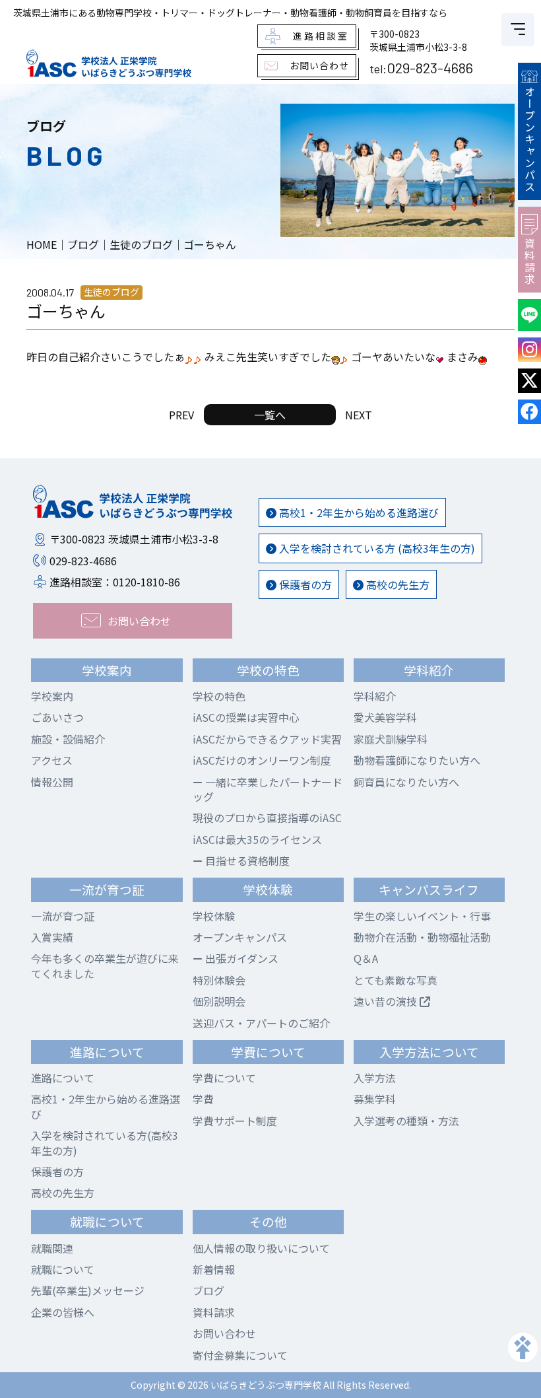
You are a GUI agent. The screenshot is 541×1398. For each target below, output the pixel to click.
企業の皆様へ (62, 1312)
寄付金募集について (240, 1355)
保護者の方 (304, 584)
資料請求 (530, 261)
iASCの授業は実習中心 (246, 717)
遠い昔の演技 (387, 1001)
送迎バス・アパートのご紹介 (261, 1023)
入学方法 (375, 1078)
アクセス (52, 760)
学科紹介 (375, 696)
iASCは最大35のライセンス (257, 839)
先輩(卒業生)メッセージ (87, 1290)
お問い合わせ (224, 1333)
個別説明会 (219, 1001)
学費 (203, 1099)
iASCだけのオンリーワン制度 (262, 760)
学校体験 (214, 916)
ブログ (208, 1290)
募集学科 (375, 1099)
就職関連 (52, 1248)
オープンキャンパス (530, 139)
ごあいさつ (57, 717)
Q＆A (366, 958)
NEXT (358, 415)
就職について (62, 1269)
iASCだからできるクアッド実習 (267, 739)
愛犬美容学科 (385, 717)
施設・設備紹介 (68, 739)
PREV (181, 415)
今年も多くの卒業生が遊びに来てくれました (105, 965)
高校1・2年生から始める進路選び (357, 512)
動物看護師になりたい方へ (417, 760)
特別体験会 (219, 980)
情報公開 (52, 782)
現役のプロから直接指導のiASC (267, 817)
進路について (62, 1078)
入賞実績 (52, 937)
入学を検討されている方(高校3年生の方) (104, 1142)
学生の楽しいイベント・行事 (422, 916)
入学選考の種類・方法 (406, 1121)
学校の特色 (219, 696)
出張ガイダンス (240, 958)
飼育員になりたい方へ (406, 782)
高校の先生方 (397, 584)
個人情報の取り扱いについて (261, 1248)
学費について (224, 1078)
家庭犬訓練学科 (391, 739)
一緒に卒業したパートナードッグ (267, 789)
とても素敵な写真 (395, 980)
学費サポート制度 (235, 1121)
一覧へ (270, 415)
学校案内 (52, 696)
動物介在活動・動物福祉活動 (422, 937)
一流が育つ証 (62, 916)
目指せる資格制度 (246, 860)
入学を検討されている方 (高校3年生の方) (375, 548)
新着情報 (214, 1269)
